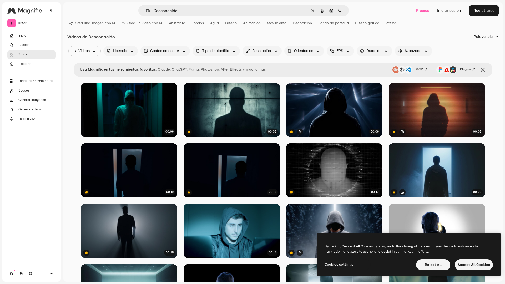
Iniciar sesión (449, 10)
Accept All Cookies (474, 264)
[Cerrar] (483, 70)
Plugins (465, 69)
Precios (422, 10)
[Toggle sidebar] (51, 10)
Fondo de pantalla (333, 23)
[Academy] (21, 273)
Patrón (391, 23)
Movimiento (276, 23)
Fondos (197, 23)
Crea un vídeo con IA (145, 23)
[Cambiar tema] (30, 273)
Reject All (433, 264)
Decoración (302, 23)
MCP (419, 69)
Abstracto (177, 23)
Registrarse (483, 10)
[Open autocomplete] (146, 11)
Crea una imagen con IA (95, 23)
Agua (214, 23)
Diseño (231, 23)
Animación (252, 23)
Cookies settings (339, 264)
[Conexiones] (11, 273)
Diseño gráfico (367, 23)
